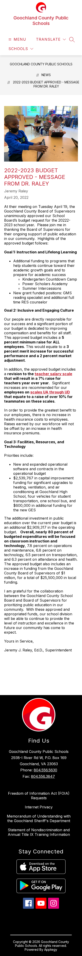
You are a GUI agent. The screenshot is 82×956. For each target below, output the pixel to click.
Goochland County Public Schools (41, 64)
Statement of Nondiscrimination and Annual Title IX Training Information (39, 832)
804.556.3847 (43, 776)
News (46, 75)
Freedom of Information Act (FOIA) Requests (38, 795)
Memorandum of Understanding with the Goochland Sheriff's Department (39, 818)
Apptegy (50, 949)
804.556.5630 (45, 770)
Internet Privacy (39, 807)
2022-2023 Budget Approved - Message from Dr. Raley (46, 84)
